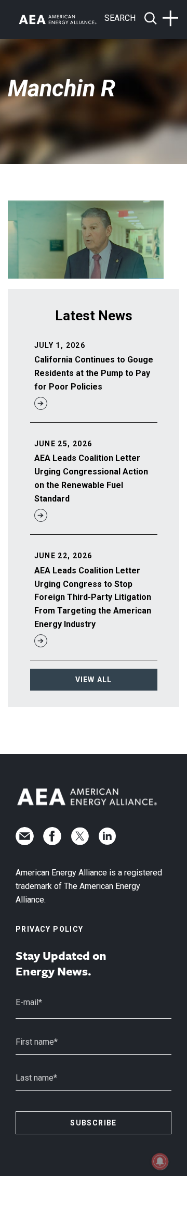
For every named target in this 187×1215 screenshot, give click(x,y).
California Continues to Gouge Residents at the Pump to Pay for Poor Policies (93, 373)
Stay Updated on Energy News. (61, 963)
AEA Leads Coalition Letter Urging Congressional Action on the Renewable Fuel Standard (91, 478)
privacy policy (50, 929)
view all (93, 679)
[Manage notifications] (160, 1161)
